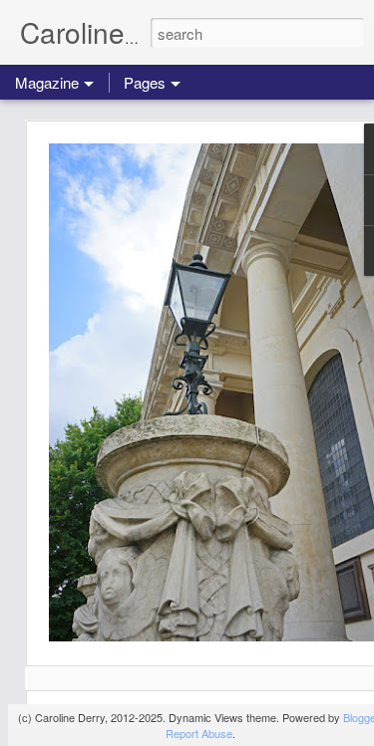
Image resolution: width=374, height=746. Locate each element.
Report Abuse (199, 733)
